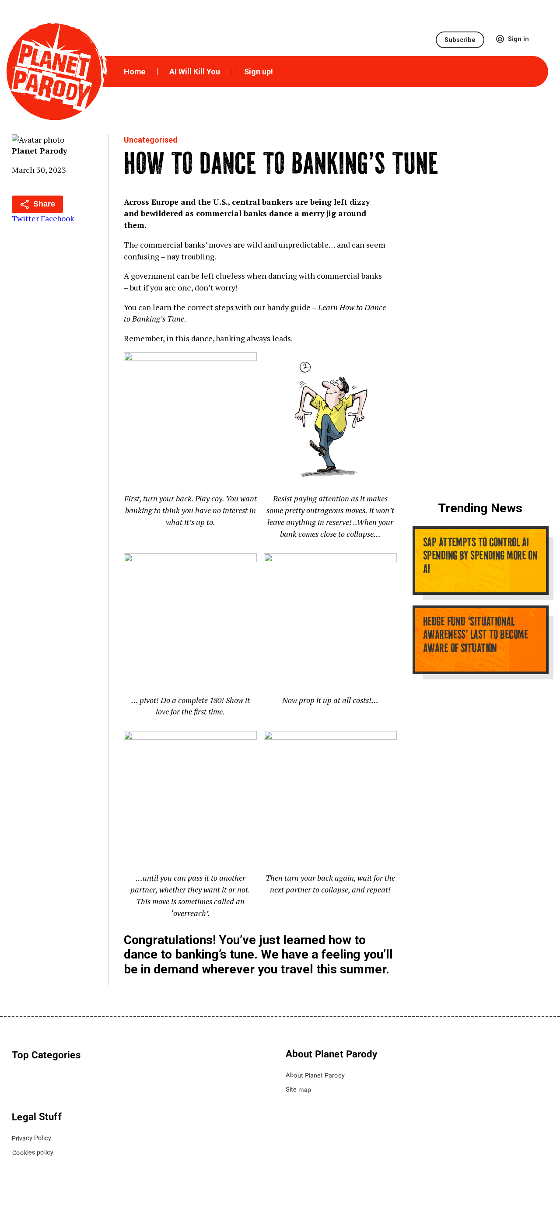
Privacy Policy (31, 1137)
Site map (298, 1089)
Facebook (57, 218)
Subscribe (460, 39)
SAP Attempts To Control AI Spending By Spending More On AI (480, 556)
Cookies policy (32, 1152)
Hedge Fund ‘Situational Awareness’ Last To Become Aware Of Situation (475, 635)
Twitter (25, 218)
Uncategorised (150, 139)
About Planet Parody (315, 1074)
